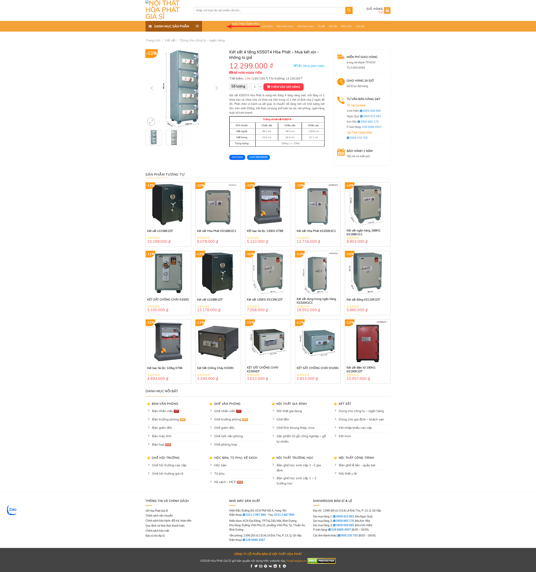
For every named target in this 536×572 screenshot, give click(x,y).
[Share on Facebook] (251, 566)
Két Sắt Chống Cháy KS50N (215, 368)
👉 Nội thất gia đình (289, 404)
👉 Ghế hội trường (163, 458)
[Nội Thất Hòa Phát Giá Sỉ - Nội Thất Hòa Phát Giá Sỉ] (166, 10)
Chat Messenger (258, 157)
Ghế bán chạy (305, 26)
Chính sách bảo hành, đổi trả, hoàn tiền (168, 521)
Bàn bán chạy (285, 26)
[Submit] (349, 10)
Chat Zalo (237, 157)
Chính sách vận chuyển (159, 516)
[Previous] (152, 88)
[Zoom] (151, 122)
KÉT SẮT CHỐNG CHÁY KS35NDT (262, 369)
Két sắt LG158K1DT (160, 231)
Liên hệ (360, 26)
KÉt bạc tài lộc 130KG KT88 (265, 231)
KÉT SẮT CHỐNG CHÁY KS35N (317, 368)
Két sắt (333, 26)
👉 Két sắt (342, 404)
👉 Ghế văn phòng (225, 404)
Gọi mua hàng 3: (333, 525)
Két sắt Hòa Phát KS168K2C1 (216, 231)
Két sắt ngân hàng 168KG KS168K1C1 (363, 232)
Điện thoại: (247, 540)
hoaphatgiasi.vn (296, 561)
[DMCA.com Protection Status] (321, 561)
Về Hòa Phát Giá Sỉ (157, 511)
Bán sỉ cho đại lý (155, 536)
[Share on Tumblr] (279, 566)
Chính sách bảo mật (157, 531)
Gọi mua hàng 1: (333, 516)
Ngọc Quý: (364, 116)
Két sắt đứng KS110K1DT (363, 300)
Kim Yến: (363, 122)
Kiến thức (346, 26)
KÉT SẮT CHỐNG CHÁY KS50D (168, 300)
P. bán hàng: (364, 127)
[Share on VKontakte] (270, 566)
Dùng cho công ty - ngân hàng (202, 40)
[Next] (216, 88)
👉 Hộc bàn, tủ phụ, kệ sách (233, 458)
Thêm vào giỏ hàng (285, 87)
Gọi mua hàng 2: (333, 521)
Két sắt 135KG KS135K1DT (265, 300)
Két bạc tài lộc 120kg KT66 (164, 368)
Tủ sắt (321, 26)
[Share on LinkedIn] (275, 566)
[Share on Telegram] (284, 566)
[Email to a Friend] (260, 566)
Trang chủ (153, 40)
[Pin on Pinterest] (265, 566)
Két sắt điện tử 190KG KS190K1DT (361, 369)
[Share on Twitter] (256, 566)
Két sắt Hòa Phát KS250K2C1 (316, 231)
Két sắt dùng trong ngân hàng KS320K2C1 (316, 301)
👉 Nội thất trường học (292, 458)
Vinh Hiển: (364, 111)
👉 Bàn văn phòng (162, 404)
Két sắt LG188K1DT (210, 300)
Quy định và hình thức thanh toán (165, 526)
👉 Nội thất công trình (354, 458)
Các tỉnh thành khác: (335, 535)
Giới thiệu (267, 26)
